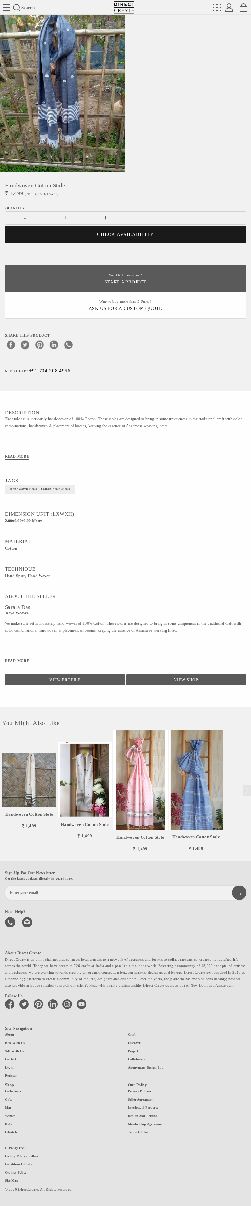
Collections (13, 1091)
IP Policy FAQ (15, 1148)
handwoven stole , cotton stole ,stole (40, 489)
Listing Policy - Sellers (21, 1156)
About (9, 1034)
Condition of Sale (18, 1164)
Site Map (11, 1180)
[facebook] (11, 345)
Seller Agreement (140, 1099)
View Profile (64, 680)
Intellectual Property (143, 1107)
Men (8, 1107)
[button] (246, 790)
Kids (8, 1124)
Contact (10, 1059)
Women (10, 1116)
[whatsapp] (68, 345)
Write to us (28, 921)
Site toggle (6, 7)
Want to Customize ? (125, 279)
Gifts (8, 1099)
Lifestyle (11, 1132)
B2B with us (15, 1043)
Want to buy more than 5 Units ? (125, 305)
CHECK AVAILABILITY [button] (125, 234)
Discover (134, 1043)
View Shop (186, 680)
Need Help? (38, 370)
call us (11, 921)
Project (133, 1051)
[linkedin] (54, 345)
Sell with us (14, 1051)
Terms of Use (138, 1132)
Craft (132, 1034)
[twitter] (25, 345)
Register (11, 1075)
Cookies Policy (15, 1172)
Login (9, 1067)
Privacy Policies (139, 1091)
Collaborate (136, 1059)
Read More (17, 456)
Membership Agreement (145, 1124)
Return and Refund (143, 1116)
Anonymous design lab (146, 1067)
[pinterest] (39, 345)
